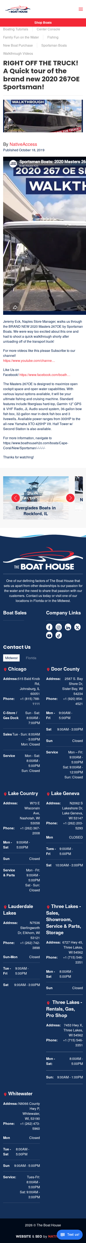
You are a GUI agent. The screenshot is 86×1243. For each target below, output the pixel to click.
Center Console (48, 29)
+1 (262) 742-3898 (30, 945)
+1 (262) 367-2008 (30, 830)
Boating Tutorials (15, 29)
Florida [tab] (31, 657)
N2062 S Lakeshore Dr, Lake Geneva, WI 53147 (72, 810)
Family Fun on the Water (21, 37)
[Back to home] (17, 9)
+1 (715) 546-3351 (73, 960)
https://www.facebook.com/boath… (44, 374)
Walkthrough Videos (18, 53)
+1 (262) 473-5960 (30, 1126)
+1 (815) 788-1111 (30, 701)
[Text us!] (69, 1235)
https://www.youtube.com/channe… (29, 360)
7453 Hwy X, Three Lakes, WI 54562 (73, 1030)
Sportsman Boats (54, 45)
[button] (81, 9)
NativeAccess (23, 144)
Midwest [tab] (11, 657)
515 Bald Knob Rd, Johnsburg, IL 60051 (29, 686)
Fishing (52, 37)
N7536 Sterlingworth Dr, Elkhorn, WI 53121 (29, 930)
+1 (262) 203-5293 (73, 825)
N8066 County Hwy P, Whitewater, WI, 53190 (29, 1111)
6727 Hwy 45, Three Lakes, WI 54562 (72, 947)
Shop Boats (43, 22)
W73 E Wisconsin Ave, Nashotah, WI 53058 (30, 813)
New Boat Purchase (18, 45)
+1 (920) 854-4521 (73, 701)
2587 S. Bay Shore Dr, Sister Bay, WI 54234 (72, 686)
